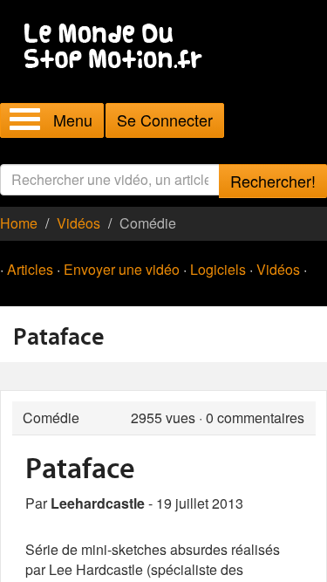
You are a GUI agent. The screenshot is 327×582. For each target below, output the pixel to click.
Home (18, 223)
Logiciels (218, 269)
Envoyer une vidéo (122, 269)
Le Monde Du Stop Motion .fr (118, 47)
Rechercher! (273, 180)
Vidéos (78, 223)
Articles (30, 269)
